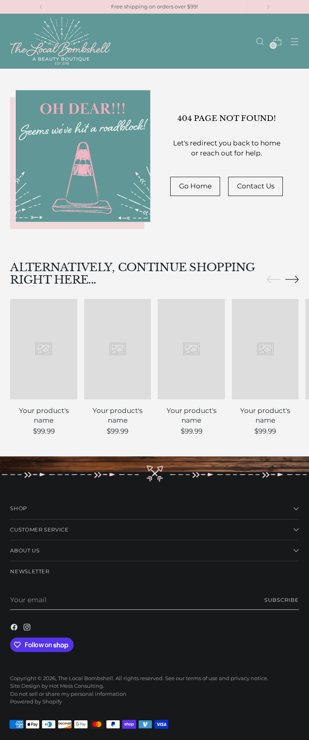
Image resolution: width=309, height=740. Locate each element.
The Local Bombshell (85, 678)
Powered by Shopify (36, 702)
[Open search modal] (260, 41)
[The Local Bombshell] (60, 41)
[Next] (268, 7)
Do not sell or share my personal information (68, 694)
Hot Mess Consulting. (76, 686)
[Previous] (41, 7)
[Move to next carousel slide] (292, 279)
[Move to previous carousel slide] (273, 279)
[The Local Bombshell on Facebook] (15, 628)
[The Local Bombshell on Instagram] (28, 628)
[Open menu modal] (294, 41)
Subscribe (281, 600)
